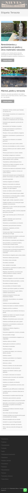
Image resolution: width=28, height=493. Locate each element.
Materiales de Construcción (8, 454)
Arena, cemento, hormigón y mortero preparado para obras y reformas (14, 211)
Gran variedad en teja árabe (9, 265)
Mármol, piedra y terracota (13, 90)
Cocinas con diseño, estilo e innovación (12, 191)
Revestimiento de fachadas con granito (12, 126)
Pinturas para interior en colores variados (13, 152)
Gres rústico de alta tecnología (10, 412)
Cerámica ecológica (7, 349)
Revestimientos (5, 469)
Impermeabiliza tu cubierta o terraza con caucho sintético (12, 171)
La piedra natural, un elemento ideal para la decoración (13, 392)
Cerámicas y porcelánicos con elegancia (12, 358)
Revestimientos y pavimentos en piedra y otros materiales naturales (13, 47)
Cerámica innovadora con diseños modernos (13, 305)
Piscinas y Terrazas (6, 460)
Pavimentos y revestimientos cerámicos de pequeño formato (13, 324)
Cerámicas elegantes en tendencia (11, 181)
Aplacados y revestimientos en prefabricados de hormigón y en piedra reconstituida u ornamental (13, 404)
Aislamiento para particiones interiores (12, 225)
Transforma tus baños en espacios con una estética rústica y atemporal (13, 165)
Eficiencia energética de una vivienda (11, 419)
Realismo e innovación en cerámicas (11, 184)
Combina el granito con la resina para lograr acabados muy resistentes (13, 203)
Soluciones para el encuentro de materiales (13, 377)
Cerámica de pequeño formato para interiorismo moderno (11, 295)
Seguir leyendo (7, 60)
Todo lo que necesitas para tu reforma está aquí (13, 215)
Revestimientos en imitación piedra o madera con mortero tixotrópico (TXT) (13, 196)
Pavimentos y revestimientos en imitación (13, 223)
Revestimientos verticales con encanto (12, 424)
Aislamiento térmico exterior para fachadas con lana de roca (13, 110)
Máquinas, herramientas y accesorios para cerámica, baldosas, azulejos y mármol (13, 272)
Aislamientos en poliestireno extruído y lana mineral (13, 385)
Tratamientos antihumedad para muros (12, 162)
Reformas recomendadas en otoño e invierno (13, 146)
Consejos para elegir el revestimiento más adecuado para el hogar (13, 232)
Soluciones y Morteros (7, 476)
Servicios (4, 473)
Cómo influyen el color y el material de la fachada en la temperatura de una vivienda (13, 118)
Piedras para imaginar (8, 276)
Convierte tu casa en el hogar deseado (12, 422)
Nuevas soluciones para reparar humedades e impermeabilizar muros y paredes (13, 158)
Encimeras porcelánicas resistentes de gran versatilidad (13, 409)
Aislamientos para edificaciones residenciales (13, 389)
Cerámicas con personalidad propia (11, 303)
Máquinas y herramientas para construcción (13, 319)
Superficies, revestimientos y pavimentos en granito (13, 136)
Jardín (3, 451)
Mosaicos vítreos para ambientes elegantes (13, 133)
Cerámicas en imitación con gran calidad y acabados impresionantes (12, 291)
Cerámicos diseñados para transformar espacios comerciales (12, 219)
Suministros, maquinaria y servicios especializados (11, 228)
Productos (4, 466)
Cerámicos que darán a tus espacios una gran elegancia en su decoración (13, 315)
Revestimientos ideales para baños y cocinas (13, 281)
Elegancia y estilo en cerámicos (10, 308)
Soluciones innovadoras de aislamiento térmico (14, 168)
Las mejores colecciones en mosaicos (12, 374)
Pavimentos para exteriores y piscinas (12, 398)
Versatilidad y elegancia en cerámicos (11, 155)
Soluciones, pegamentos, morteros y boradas (13, 332)
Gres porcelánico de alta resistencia (11, 368)
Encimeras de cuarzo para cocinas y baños (13, 143)
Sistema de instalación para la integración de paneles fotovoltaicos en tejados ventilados (13, 175)
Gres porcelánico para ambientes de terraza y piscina (13, 311)
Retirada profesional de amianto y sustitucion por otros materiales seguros (14, 236)
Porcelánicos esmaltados (9, 346)
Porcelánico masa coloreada (9, 260)
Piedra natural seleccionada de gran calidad (13, 193)
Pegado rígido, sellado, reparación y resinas (13, 200)
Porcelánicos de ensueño (9, 360)
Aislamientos (5, 439)
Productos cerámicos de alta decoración (12, 365)
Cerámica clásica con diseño (9, 341)
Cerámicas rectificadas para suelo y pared (12, 321)
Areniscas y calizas (7, 363)
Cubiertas (4, 442)
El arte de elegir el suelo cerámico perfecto (13, 247)
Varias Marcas (5, 479)
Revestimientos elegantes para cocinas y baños (14, 255)
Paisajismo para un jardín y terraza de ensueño (14, 400)
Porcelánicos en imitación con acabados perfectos (12, 140)
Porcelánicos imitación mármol (10, 283)
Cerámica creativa (7, 355)
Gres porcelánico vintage (9, 334)
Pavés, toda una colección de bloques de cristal (12, 427)
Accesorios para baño (8, 179)
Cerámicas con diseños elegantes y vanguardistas (11, 328)
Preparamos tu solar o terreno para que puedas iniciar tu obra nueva (14, 207)
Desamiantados (5, 445)
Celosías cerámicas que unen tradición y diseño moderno (14, 149)
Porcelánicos (5, 463)
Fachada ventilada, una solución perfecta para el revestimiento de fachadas (14, 416)
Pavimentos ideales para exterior (11, 257)
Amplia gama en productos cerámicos (12, 344)
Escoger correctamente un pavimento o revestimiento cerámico (12, 129)
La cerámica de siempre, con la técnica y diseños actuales (12, 352)
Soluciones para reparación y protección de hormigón (13, 122)
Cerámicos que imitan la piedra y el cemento (13, 288)
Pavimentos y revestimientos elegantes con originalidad (13, 338)
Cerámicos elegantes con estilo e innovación (13, 278)
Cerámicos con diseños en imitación (11, 382)
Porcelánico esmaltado (8, 262)
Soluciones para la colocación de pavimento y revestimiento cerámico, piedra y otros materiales (14, 251)
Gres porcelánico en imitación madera (12, 286)
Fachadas (4, 448)
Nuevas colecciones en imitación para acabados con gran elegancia (12, 187)
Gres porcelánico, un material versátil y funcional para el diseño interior (12, 243)
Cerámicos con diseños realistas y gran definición (12, 371)
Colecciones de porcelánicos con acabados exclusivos (13, 299)
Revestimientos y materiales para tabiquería (13, 240)
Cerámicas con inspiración (9, 379)
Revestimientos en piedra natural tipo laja (13, 395)
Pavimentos (5, 457)
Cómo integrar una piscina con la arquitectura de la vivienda (13, 114)
